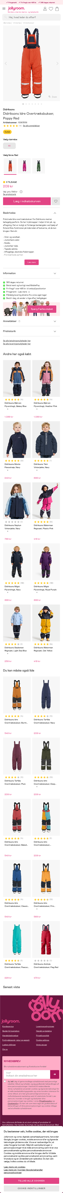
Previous (5, 63)
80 (9, 146)
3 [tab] (29, 104)
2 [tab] (26, 104)
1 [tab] (23, 104)
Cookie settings (42, 1040)
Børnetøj (7, 23)
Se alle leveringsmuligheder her (17, 344)
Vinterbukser (28, 23)
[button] (3, 8)
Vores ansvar (41, 1045)
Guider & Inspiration (10, 1031)
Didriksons (9, 109)
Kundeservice (8, 1026)
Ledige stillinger (9, 1045)
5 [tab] (35, 104)
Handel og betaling (44, 1031)
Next (57, 63)
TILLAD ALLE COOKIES (31, 1181)
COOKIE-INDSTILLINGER (31, 1188)
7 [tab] (41, 104)
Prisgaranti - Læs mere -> (18, 292)
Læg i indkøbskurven (27, 201)
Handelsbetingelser (10, 1035)
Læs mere (32, 262)
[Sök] (5, 17)
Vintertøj (17, 23)
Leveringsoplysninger (45, 1026)
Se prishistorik (9, 194)
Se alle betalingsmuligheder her (17, 340)
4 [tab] (32, 104)
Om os (5, 1049)
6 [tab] (38, 104)
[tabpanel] (31, 63)
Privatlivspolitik (42, 1035)
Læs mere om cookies (14, 1167)
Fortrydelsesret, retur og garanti (16, 1040)
